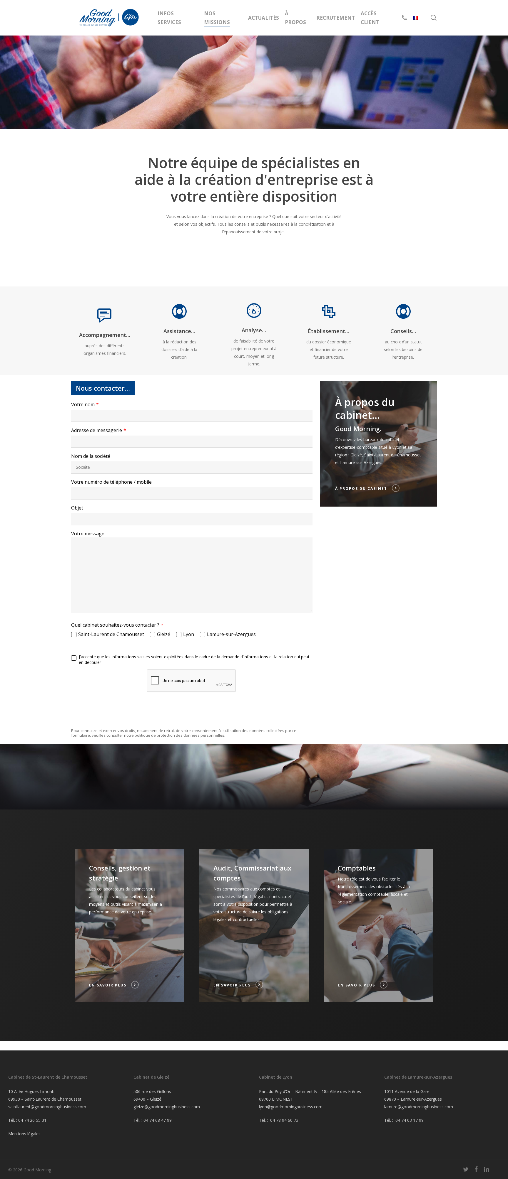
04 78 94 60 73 (284, 1120)
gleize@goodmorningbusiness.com (166, 1106)
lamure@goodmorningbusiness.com (418, 1106)
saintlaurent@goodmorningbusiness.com (47, 1106)
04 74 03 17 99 (409, 1120)
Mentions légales (24, 1133)
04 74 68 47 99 (157, 1120)
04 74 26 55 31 (32, 1120)
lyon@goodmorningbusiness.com (290, 1106)
